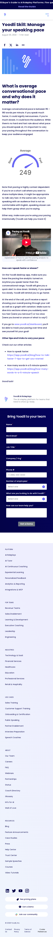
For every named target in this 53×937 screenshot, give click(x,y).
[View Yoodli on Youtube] (20, 891)
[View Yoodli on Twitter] (14, 891)
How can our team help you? (19, 505)
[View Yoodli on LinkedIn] (7, 891)
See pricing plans (28, 899)
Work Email (12, 436)
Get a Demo (28, 906)
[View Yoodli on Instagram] (27, 891)
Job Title (11, 447)
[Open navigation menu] (47, 15)
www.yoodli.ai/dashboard (28, 324)
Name (9, 424)
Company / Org (14, 458)
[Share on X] (10, 45)
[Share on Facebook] (4, 45)
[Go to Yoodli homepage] (6, 14)
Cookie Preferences (42, 930)
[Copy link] (23, 44)
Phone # (10, 470)
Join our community (28, 914)
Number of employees (17, 484)
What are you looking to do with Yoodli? (25, 496)
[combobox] (26, 487)
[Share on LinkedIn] (17, 45)
